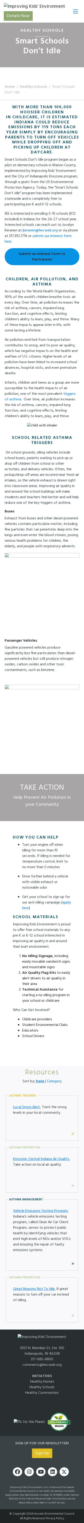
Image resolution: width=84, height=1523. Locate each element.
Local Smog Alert (26, 1107)
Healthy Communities (42, 1393)
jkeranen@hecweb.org (40, 230)
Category (54, 1081)
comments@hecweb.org (42, 1365)
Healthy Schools (33, 87)
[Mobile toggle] (74, 11)
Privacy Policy (55, 1518)
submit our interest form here (38, 239)
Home (10, 87)
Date (40, 1081)
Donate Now (18, 16)
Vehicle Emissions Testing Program (40, 1211)
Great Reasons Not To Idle (34, 1289)
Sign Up (42, 1453)
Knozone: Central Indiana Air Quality (41, 1159)
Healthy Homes (42, 1382)
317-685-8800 (42, 1359)
